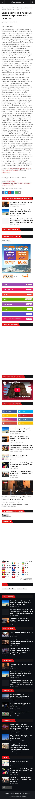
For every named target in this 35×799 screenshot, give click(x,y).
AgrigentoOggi (6, 172)
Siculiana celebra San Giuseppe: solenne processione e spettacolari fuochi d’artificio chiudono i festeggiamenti (20, 651)
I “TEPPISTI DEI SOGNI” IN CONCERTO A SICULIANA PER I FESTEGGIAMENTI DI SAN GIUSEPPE (21, 473)
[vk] (25, 419)
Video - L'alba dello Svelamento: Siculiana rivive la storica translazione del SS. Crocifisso (21, 641)
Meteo (16, 294)
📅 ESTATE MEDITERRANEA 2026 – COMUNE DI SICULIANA (19, 456)
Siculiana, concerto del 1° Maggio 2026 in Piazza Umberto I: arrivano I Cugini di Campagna (21, 464)
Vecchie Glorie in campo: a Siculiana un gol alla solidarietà (20, 713)
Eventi (16, 284)
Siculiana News (12, 8)
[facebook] (9, 411)
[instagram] (9, 419)
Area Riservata (26, 793)
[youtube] (9, 423)
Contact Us (18, 793)
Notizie (11, 188)
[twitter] (25, 411)
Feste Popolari (16, 289)
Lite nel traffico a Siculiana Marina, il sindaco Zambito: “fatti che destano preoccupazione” (21, 736)
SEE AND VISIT (16, 304)
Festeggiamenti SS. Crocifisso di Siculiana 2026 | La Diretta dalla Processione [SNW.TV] (19, 696)
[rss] (9, 415)
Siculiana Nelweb (22, 796)
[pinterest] (25, 415)
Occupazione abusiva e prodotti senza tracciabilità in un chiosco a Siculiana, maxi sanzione (20, 211)
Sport (16, 309)
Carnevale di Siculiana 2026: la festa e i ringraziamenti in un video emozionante (21, 704)
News (7, 188)
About (12, 793)
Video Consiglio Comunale (16, 319)
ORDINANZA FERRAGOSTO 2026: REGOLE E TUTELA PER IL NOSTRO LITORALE (19, 438)
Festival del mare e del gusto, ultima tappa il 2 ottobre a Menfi (21, 203)
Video (16, 314)
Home (7, 793)
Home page (5, 8)
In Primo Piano (11, 589)
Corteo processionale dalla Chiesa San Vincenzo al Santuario (21, 633)
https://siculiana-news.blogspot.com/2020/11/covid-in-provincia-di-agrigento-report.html (16, 183)
